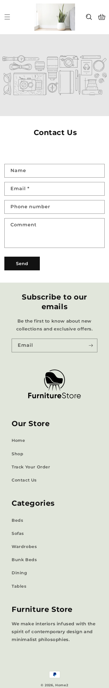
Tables (19, 586)
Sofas (18, 533)
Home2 (61, 685)
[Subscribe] (90, 345)
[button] (7, 16)
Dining (19, 572)
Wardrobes (24, 546)
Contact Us (24, 480)
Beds (17, 520)
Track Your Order (31, 467)
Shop (17, 453)
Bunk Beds (24, 559)
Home (18, 440)
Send (22, 263)
